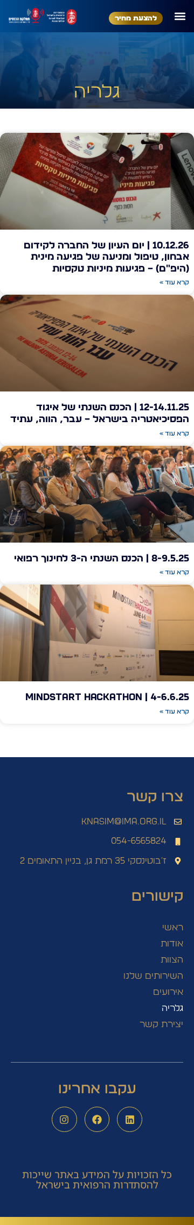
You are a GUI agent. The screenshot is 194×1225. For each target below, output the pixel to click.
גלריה (172, 1008)
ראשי (172, 927)
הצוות (172, 959)
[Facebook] (97, 1119)
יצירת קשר (161, 1024)
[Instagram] (64, 1119)
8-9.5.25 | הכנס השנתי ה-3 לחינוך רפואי (101, 559)
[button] (180, 16)
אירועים (168, 991)
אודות (172, 943)
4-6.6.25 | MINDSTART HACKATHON (107, 697)
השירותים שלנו (153, 975)
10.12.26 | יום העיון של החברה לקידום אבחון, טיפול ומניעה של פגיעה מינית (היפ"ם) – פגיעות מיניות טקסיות (106, 257)
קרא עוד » (174, 282)
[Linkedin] (129, 1119)
